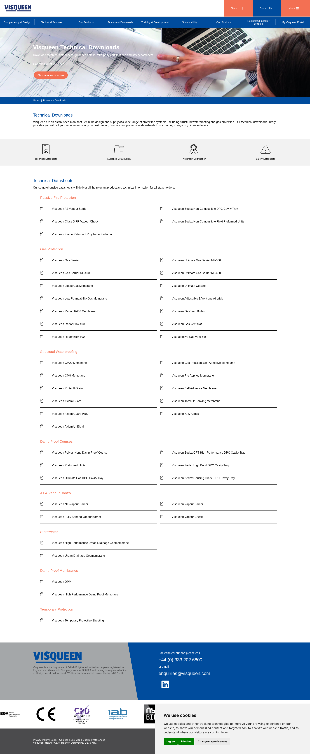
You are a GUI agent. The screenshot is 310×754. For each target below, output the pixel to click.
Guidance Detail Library (119, 158)
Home (36, 100)
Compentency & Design (17, 22)
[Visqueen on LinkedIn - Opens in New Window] (165, 684)
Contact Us (266, 8)
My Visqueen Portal (293, 22)
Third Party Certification (193, 158)
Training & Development (155, 22)
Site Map (76, 739)
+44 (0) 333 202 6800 (180, 659)
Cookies (63, 739)
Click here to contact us (50, 75)
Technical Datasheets (46, 158)
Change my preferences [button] (212, 741)
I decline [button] (186, 741)
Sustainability (189, 22)
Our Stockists (223, 22)
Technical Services (51, 22)
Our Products (86, 22)
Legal (54, 739)
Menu (292, 8)
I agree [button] (170, 741)
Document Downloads (120, 22)
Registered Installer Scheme (258, 22)
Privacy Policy (41, 739)
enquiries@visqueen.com (184, 673)
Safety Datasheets (265, 158)
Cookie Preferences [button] (94, 739)
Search (235, 8)
